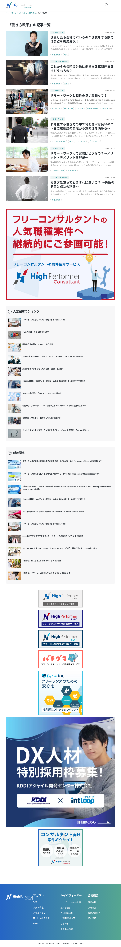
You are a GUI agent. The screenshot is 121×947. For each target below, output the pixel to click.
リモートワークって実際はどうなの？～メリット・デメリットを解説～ (81, 155)
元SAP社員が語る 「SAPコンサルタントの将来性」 (42, 393)
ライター (80, 108)
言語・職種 (38, 907)
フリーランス (58, 32)
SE (70, 141)
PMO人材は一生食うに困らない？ (36, 332)
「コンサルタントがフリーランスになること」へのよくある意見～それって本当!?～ (55, 430)
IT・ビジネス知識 (60, 61)
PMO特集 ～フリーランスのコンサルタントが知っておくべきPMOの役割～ (52, 356)
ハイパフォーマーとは (70, 902)
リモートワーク (58, 170)
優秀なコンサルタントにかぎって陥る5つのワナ (41, 418)
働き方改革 (56, 54)
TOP (35, 902)
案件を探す (65, 907)
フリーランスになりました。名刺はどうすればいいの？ (44, 320)
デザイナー (68, 108)
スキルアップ (39, 912)
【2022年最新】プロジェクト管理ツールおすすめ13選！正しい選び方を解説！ (53, 381)
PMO (35, 923)
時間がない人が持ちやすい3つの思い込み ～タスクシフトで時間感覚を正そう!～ (54, 405)
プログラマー (94, 141)
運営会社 (92, 902)
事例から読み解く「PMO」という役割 (37, 344)
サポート (64, 923)
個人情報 (92, 918)
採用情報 (92, 907)
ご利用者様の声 (67, 918)
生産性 (66, 83)
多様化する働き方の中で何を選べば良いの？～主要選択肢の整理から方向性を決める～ (82, 126)
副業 (66, 54)
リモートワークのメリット (97, 108)
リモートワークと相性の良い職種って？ (78, 96)
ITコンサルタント (59, 141)
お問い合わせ (94, 913)
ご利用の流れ (66, 913)
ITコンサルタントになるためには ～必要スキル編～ (43, 369)
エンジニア (56, 108)
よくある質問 (66, 928)
